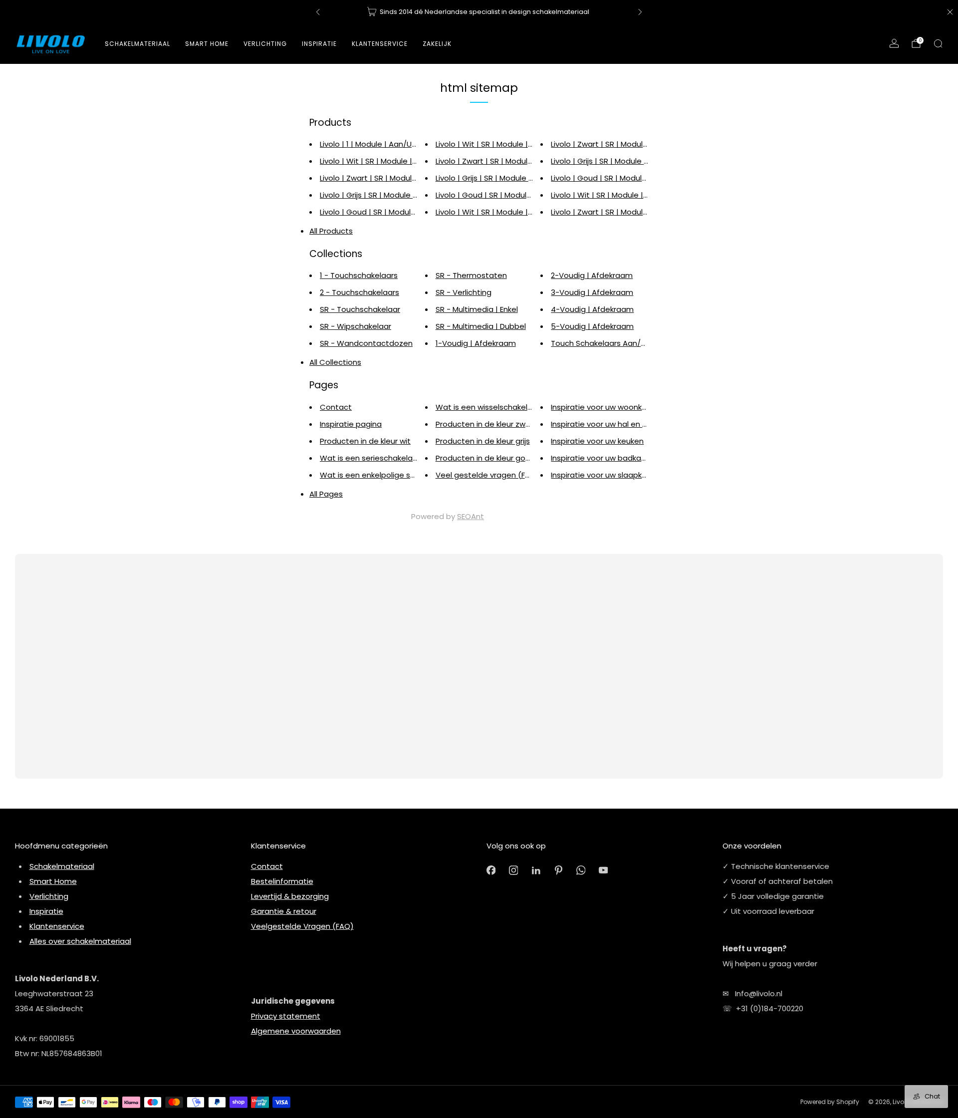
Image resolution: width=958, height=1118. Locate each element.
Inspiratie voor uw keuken (597, 441)
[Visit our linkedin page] (536, 870)
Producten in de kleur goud (485, 458)
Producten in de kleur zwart (486, 424)
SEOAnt (470, 516)
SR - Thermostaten (471, 275)
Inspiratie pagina (351, 424)
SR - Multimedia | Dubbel (481, 326)
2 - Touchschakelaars (359, 292)
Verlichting (48, 896)
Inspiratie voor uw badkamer (603, 458)
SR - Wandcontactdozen (366, 343)
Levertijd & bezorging (290, 896)
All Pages (326, 494)
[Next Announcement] (640, 11)
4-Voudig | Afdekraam (592, 309)
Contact (336, 407)
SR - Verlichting (463, 292)
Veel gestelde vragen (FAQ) (487, 475)
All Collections (335, 362)
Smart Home (207, 43)
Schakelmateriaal (137, 43)
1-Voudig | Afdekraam (476, 343)
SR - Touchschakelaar (360, 309)
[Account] (894, 43)
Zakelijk (437, 43)
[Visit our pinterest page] (558, 870)
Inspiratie (46, 911)
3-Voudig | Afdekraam (592, 292)
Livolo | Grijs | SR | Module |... (370, 195)
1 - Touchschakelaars (359, 275)
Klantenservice (56, 926)
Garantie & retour (283, 911)
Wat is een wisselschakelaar (488, 407)
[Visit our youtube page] (603, 870)
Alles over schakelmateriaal (80, 941)
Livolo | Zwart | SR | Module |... (373, 178)
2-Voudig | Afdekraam (592, 275)
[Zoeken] (938, 43)
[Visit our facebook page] (491, 870)
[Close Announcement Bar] (950, 12)
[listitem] (479, 12)
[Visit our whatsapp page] (581, 870)
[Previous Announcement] (317, 11)
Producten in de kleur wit (365, 441)
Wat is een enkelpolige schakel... (379, 475)
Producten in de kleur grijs (483, 441)
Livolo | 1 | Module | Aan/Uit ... (371, 144)
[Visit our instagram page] (513, 870)
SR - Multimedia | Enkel (477, 309)
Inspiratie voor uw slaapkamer (606, 475)
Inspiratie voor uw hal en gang (606, 424)
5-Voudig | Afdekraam (592, 326)
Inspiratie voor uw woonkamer (606, 407)
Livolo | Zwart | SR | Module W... (606, 144)
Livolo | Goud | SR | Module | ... (373, 212)
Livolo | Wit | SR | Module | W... (373, 161)
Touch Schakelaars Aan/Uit (601, 343)
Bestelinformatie (282, 881)
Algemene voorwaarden (296, 1031)
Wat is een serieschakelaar (370, 458)
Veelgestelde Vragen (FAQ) (302, 926)
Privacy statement (285, 1016)
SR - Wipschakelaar (355, 326)
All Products (331, 231)
